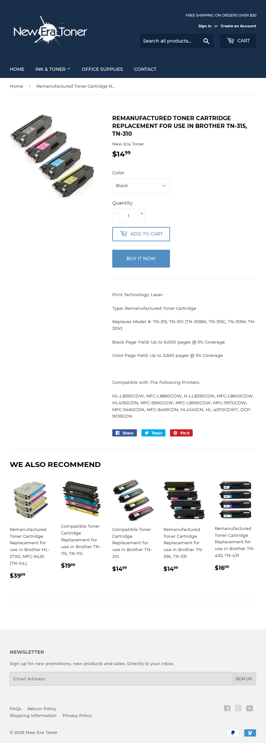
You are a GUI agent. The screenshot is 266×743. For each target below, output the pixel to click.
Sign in (205, 26)
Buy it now (141, 258)
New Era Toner (41, 732)
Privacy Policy (77, 715)
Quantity (122, 203)
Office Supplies (102, 69)
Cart (243, 41)
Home (17, 69)
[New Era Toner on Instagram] (238, 709)
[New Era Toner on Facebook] (227, 709)
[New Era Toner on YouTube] (249, 709)
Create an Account (238, 26)
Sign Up (244, 678)
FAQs (15, 708)
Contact (145, 69)
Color (118, 173)
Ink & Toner (51, 69)
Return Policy (42, 708)
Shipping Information (33, 715)
